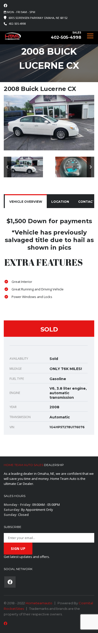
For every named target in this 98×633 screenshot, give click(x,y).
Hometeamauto (39, 603)
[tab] (26, 201)
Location (60, 202)
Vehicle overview (25, 202)
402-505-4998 (17, 23)
